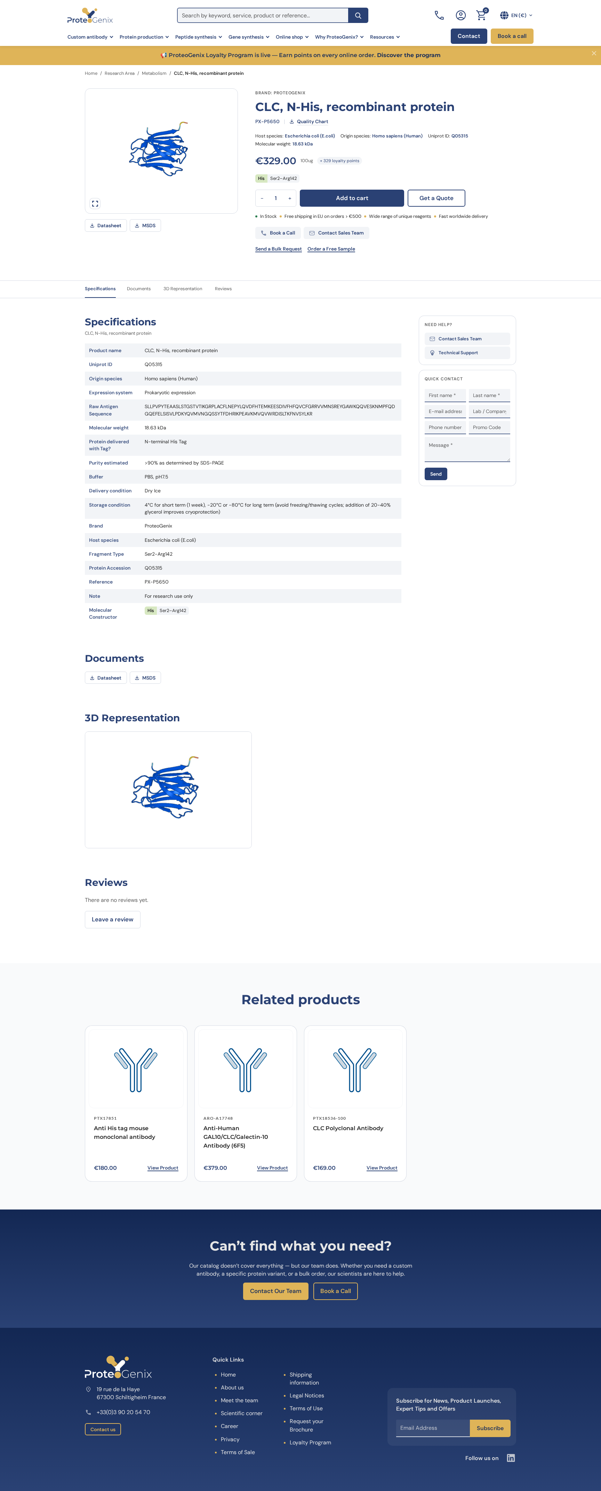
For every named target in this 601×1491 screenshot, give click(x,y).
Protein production (141, 37)
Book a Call (335, 1291)
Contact (469, 36)
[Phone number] (440, 15)
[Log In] (460, 15)
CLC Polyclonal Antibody (348, 1128)
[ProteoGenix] (90, 15)
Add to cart (352, 198)
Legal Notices (307, 1395)
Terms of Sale (238, 1452)
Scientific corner (242, 1413)
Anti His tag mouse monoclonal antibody (124, 1132)
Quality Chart (312, 121)
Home (91, 73)
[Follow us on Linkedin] (511, 1458)
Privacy (230, 1439)
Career (229, 1426)
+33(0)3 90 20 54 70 (123, 1412)
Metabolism (154, 73)
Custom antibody (87, 37)
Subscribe (490, 1428)
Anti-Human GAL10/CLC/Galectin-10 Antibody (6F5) (235, 1137)
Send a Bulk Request (278, 249)
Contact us (102, 1429)
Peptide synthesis (195, 37)
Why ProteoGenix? (336, 37)
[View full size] (95, 203)
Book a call (512, 36)
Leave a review (113, 919)
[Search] (358, 15)
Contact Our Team (276, 1291)
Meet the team (239, 1400)
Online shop (289, 37)
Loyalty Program (310, 1442)
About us (232, 1387)
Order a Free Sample (331, 249)
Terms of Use (306, 1408)
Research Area (120, 73)
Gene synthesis (246, 37)
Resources (382, 37)
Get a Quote (436, 198)
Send (436, 474)
